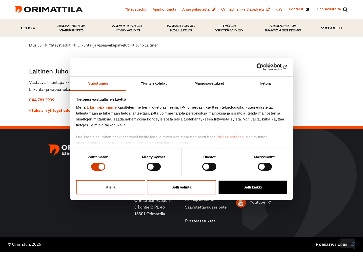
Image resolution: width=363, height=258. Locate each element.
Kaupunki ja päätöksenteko (283, 28)
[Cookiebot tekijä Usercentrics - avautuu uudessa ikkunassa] (265, 67)
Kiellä (110, 187)
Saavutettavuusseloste (206, 208)
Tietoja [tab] (265, 83)
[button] (348, 244)
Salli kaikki (252, 187)
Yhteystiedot (136, 10)
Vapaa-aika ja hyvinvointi (126, 28)
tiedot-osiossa (231, 137)
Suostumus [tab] (98, 83)
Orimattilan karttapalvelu (243, 10)
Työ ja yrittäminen (229, 28)
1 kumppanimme (102, 107)
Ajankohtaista (164, 10)
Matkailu (331, 28)
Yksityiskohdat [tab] (153, 83)
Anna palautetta (196, 10)
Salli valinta (181, 187)
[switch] (154, 167)
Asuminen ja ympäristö (71, 28)
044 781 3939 (42, 100)
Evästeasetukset (200, 221)
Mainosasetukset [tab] (209, 83)
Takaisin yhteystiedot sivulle (58, 111)
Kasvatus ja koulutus (181, 28)
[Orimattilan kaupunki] (49, 9)
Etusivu (29, 28)
